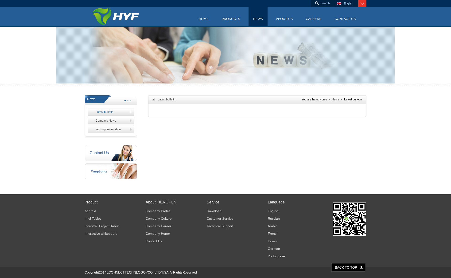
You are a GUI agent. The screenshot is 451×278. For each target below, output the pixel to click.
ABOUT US (284, 19)
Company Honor (158, 233)
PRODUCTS (231, 19)
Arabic (272, 226)
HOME (204, 19)
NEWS (258, 19)
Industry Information (108, 129)
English (273, 211)
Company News (106, 120)
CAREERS (313, 19)
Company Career (158, 226)
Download (214, 211)
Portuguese (276, 256)
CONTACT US (345, 19)
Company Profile (158, 211)
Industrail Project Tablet (102, 226)
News (335, 99)
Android (90, 211)
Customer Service (220, 218)
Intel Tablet (93, 218)
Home (323, 99)
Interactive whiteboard (101, 233)
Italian (272, 241)
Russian (274, 218)
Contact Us (154, 241)
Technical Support (220, 226)
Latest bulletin (104, 112)
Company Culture (159, 218)
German (274, 248)
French (273, 233)
